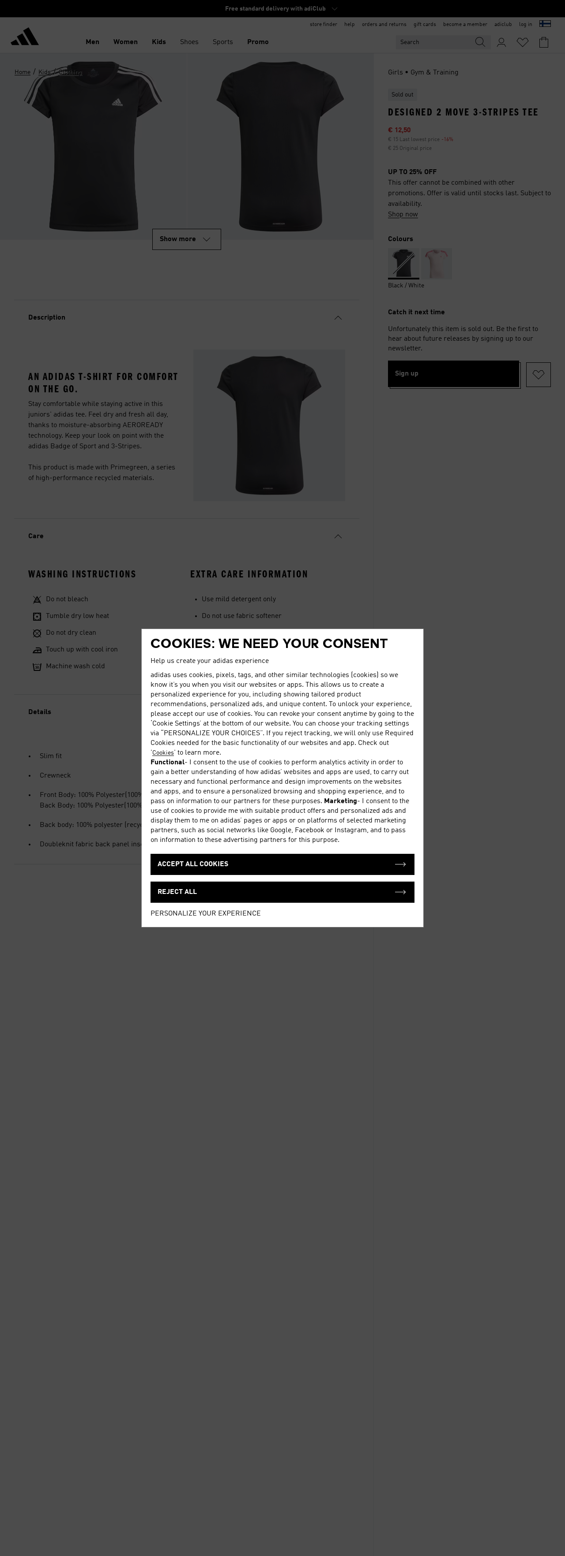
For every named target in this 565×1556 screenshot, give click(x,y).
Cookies (163, 753)
